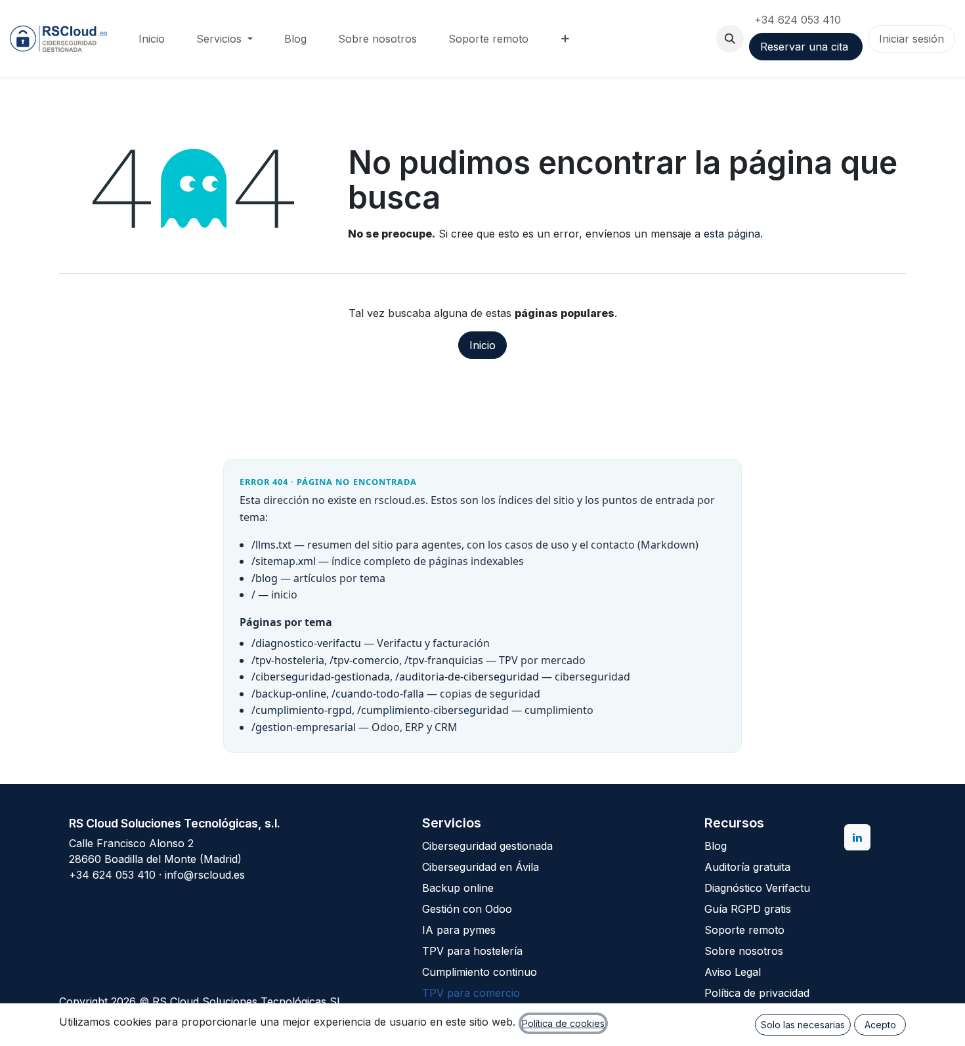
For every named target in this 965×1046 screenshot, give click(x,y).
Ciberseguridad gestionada (487, 845)
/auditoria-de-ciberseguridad (467, 676)
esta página (732, 233)
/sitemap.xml (283, 561)
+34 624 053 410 (799, 19)
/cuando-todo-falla (378, 693)
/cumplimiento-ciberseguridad (433, 710)
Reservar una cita (805, 46)
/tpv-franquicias (443, 660)
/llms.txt (271, 544)
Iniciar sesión (911, 38)
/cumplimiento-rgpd (301, 710)
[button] (730, 38)
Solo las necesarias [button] (803, 1024)
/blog (264, 578)
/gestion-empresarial (303, 727)
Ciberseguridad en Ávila (480, 866)
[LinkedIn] (857, 837)
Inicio (482, 345)
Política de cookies (563, 1023)
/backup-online (288, 693)
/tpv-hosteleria (287, 660)
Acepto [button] (880, 1024)
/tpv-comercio (364, 660)
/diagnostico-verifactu (306, 643)
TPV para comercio (471, 992)
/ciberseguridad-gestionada (320, 676)
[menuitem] (152, 39)
